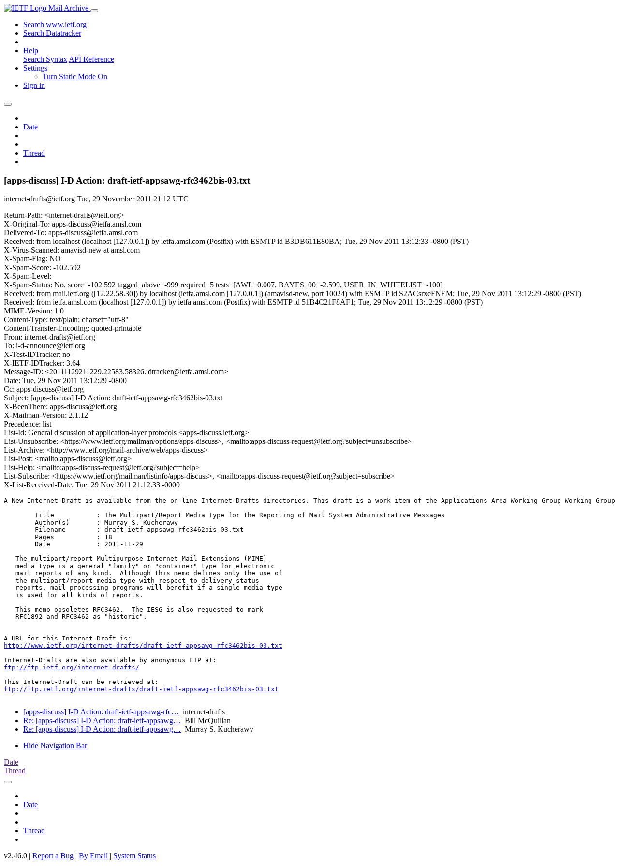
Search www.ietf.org (55, 24)
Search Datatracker (52, 33)
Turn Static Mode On (75, 76)
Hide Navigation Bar (55, 745)
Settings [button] (35, 68)
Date (30, 127)
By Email (93, 856)
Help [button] (30, 50)
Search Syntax (45, 59)
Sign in (34, 85)
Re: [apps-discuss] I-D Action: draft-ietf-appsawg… (102, 720)
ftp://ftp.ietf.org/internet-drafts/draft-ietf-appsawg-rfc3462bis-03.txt (141, 689)
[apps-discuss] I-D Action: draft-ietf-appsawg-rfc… (101, 712)
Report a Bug (53, 856)
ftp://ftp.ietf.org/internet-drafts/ (71, 667)
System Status (134, 856)
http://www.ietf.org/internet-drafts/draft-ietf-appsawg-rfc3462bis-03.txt (143, 645)
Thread (34, 153)
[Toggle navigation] (94, 10)
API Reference (91, 59)
